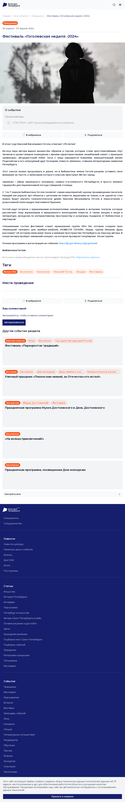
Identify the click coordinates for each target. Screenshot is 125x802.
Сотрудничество (13, 523)
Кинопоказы (10, 771)
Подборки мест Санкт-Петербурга (23, 639)
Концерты (9, 724)
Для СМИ (9, 560)
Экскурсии (9, 761)
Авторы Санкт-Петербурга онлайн (22, 618)
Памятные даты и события (18, 549)
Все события (21, 16)
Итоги (7, 565)
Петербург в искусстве (16, 613)
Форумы (8, 755)
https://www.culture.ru (88, 257)
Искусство (9, 591)
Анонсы (8, 554)
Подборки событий (14, 644)
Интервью (9, 602)
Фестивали (10, 666)
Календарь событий (15, 713)
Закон (7, 628)
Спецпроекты (11, 518)
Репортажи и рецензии (16, 655)
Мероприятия (11, 697)
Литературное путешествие (19, 734)
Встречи (8, 702)
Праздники (37, 16)
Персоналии (10, 607)
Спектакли (9, 766)
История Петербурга (15, 597)
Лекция (8, 729)
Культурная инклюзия (15, 634)
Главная (6, 16)
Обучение (9, 745)
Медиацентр (11, 740)
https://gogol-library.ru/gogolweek (78, 243)
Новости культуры (13, 544)
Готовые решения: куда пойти (20, 623)
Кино (6, 718)
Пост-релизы (11, 570)
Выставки (9, 708)
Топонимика (10, 660)
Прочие (8, 750)
